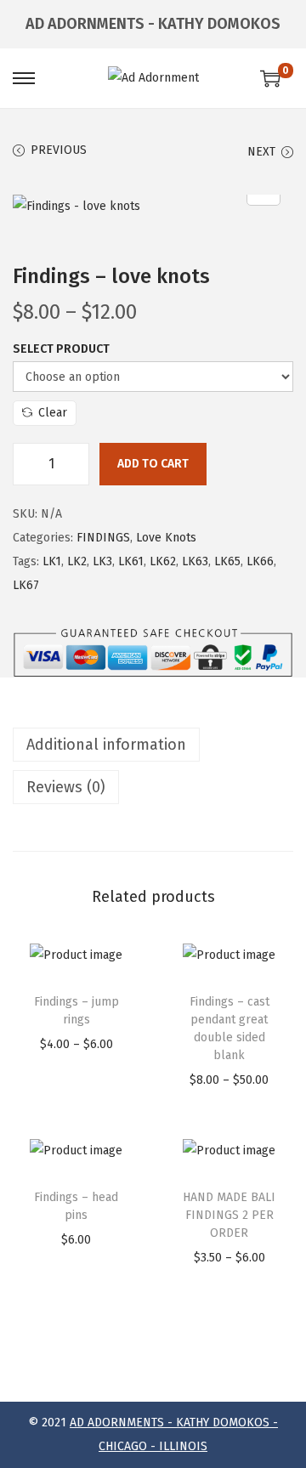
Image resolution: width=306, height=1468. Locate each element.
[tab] (153, 745)
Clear (52, 412)
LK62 (163, 561)
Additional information (106, 744)
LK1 (51, 561)
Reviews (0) (65, 787)
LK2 (77, 561)
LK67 (26, 585)
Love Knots (166, 537)
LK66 (260, 561)
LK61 (131, 561)
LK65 (227, 561)
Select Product (61, 349)
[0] (270, 78)
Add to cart (153, 463)
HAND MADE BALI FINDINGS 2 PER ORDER (229, 1215)
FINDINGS (103, 537)
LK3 (102, 561)
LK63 (195, 561)
